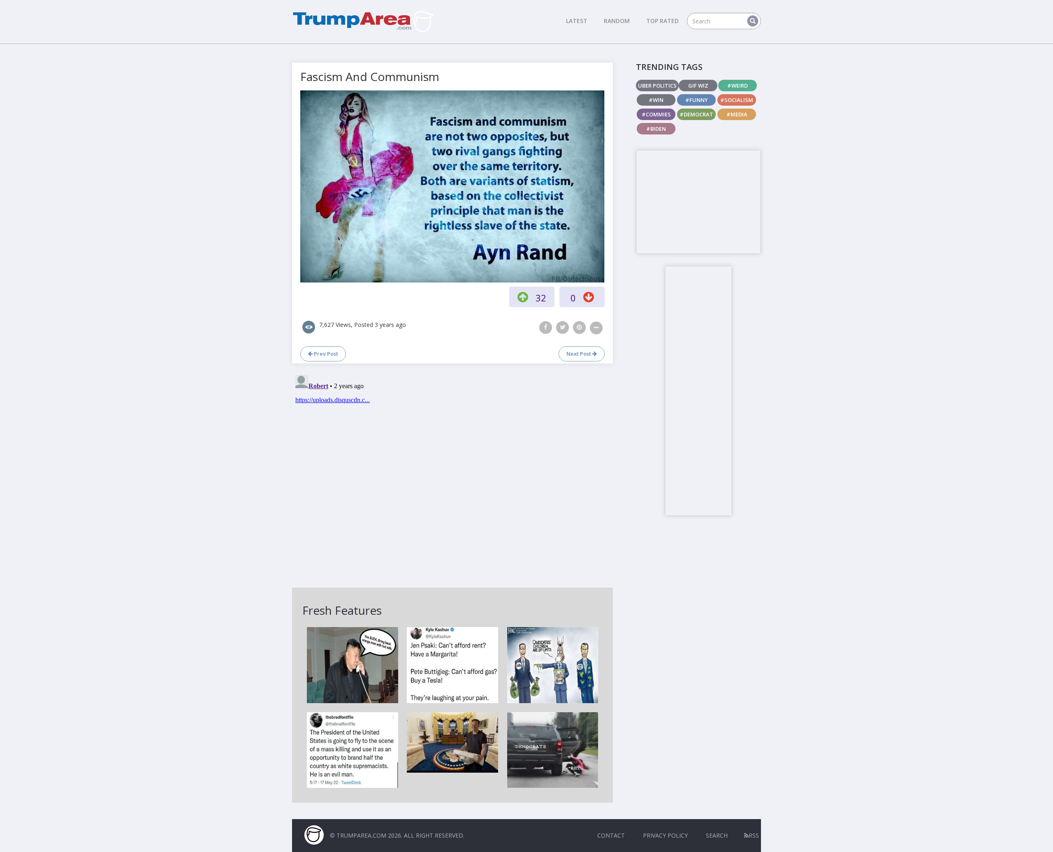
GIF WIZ (698, 85)
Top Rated (662, 21)
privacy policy (665, 835)
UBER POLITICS (657, 85)
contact (611, 835)
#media (736, 114)
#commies (656, 114)
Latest (576, 21)
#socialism (736, 100)
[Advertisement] (698, 201)
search (717, 835)
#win (656, 100)
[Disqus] (452, 474)
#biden (656, 128)
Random (617, 21)
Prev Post (325, 353)
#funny (696, 100)
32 (541, 298)
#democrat (696, 114)
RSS (754, 835)
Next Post (579, 353)
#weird (737, 85)
